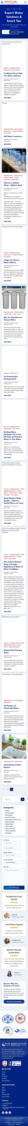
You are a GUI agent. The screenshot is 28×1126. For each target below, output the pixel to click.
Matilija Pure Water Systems (11, 79)
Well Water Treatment (13, 136)
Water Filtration (10, 822)
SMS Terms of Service (17, 1122)
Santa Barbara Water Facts (13, 819)
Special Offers (6, 1081)
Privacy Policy (11, 1124)
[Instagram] (10, 1112)
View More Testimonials (14, 1001)
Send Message (14, 888)
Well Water (16, 70)
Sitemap (18, 1124)
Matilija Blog (18, 129)
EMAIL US (5, 1105)
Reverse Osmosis (8, 177)
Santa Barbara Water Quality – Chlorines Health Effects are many (13, 500)
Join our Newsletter (17, 32)
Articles (6, 68)
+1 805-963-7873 (7, 1103)
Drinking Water (14, 68)
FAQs (3, 1088)
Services (4, 1078)
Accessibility (8, 1122)
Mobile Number (8, 852)
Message (6, 867)
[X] (6, 1112)
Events (4, 1090)
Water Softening (18, 254)
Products (4, 1076)
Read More (7, 98)
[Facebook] (3, 1112)
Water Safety (7, 70)
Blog (3, 1092)
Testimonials (5, 1094)
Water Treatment (18, 131)
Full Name (6, 840)
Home (3, 1072)
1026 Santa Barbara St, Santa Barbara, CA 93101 (13, 1108)
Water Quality (9, 824)
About (3, 1074)
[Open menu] (25, 2)
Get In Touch (5, 1096)
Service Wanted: (8, 860)
